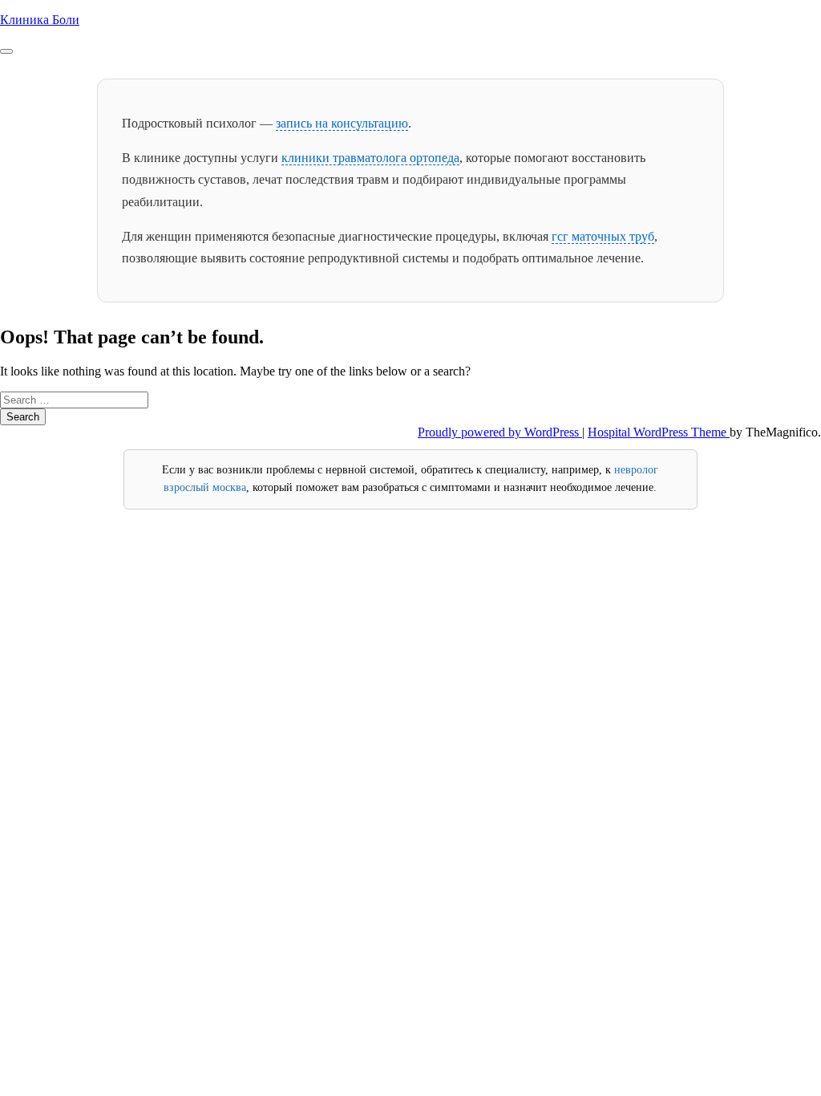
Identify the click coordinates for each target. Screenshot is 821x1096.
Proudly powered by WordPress (500, 432)
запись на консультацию (342, 123)
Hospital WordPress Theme (659, 432)
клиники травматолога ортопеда (370, 157)
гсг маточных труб (603, 236)
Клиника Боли (39, 19)
